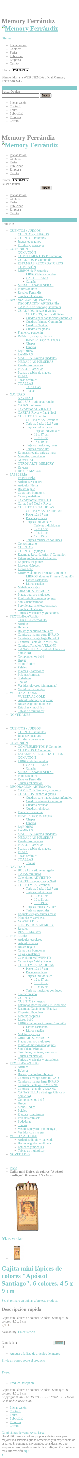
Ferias (13, 52)
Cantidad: (8, 1342)
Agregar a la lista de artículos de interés (35, 1353)
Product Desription (22, 1383)
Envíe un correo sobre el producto (23, 1360)
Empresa (15, 59)
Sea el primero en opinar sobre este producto (30, 1300)
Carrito (14, 63)
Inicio (13, 1168)
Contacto (15, 49)
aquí (26, 1451)
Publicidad (16, 56)
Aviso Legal (37, 1432)
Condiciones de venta (15, 1432)
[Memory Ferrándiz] (30, 28)
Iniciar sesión (18, 45)
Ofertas (6, 38)
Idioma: (6, 70)
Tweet (6, 1372)
